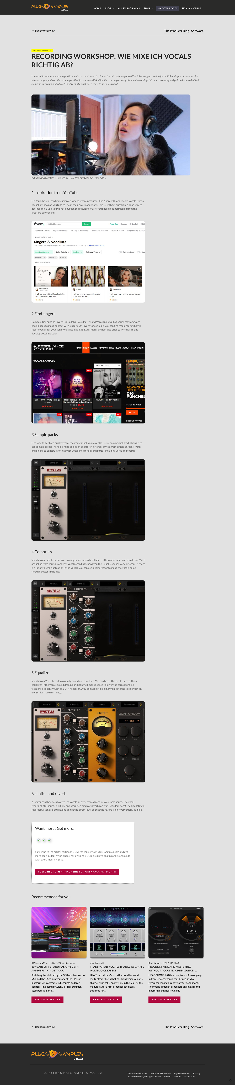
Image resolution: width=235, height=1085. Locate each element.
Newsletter (189, 1076)
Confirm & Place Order (160, 1073)
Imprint (167, 1076)
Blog (108, 8)
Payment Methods (182, 1073)
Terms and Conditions (137, 1073)
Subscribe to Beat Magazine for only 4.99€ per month (77, 871)
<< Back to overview (43, 30)
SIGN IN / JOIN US (191, 8)
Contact (178, 1076)
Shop (147, 8)
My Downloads (167, 8)
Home (97, 8)
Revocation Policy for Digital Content (144, 1076)
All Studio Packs (129, 8)
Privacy (196, 1073)
